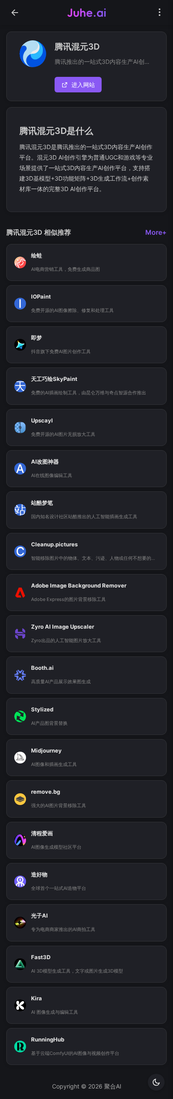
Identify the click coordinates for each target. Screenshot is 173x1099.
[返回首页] (14, 12)
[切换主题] (156, 1082)
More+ (156, 232)
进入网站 (83, 84)
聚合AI (112, 1086)
